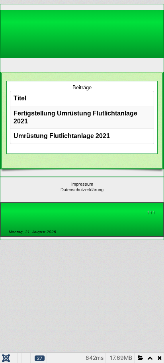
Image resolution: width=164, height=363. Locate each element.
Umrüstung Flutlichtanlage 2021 (62, 136)
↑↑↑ (151, 212)
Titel (20, 98)
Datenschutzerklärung (82, 189)
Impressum (82, 184)
